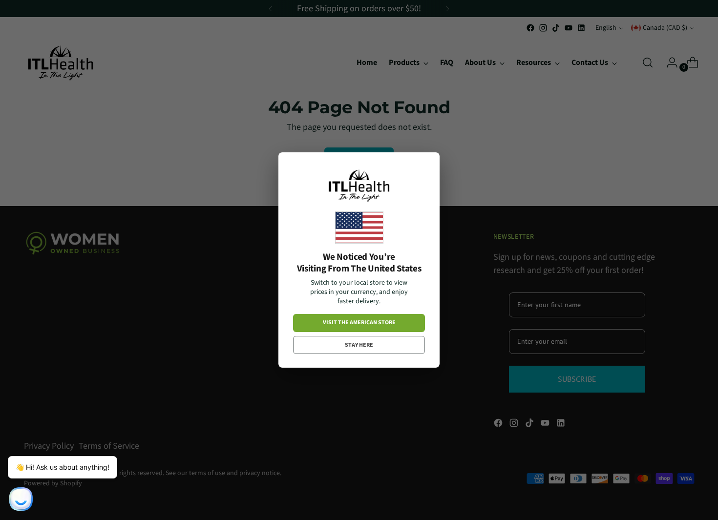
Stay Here (359, 345)
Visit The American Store (359, 322)
